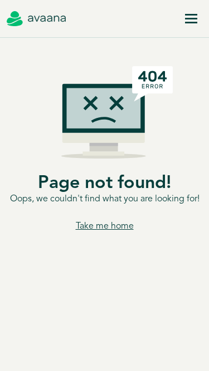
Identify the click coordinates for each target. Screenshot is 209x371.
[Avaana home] (36, 19)
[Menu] (191, 19)
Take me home (105, 226)
